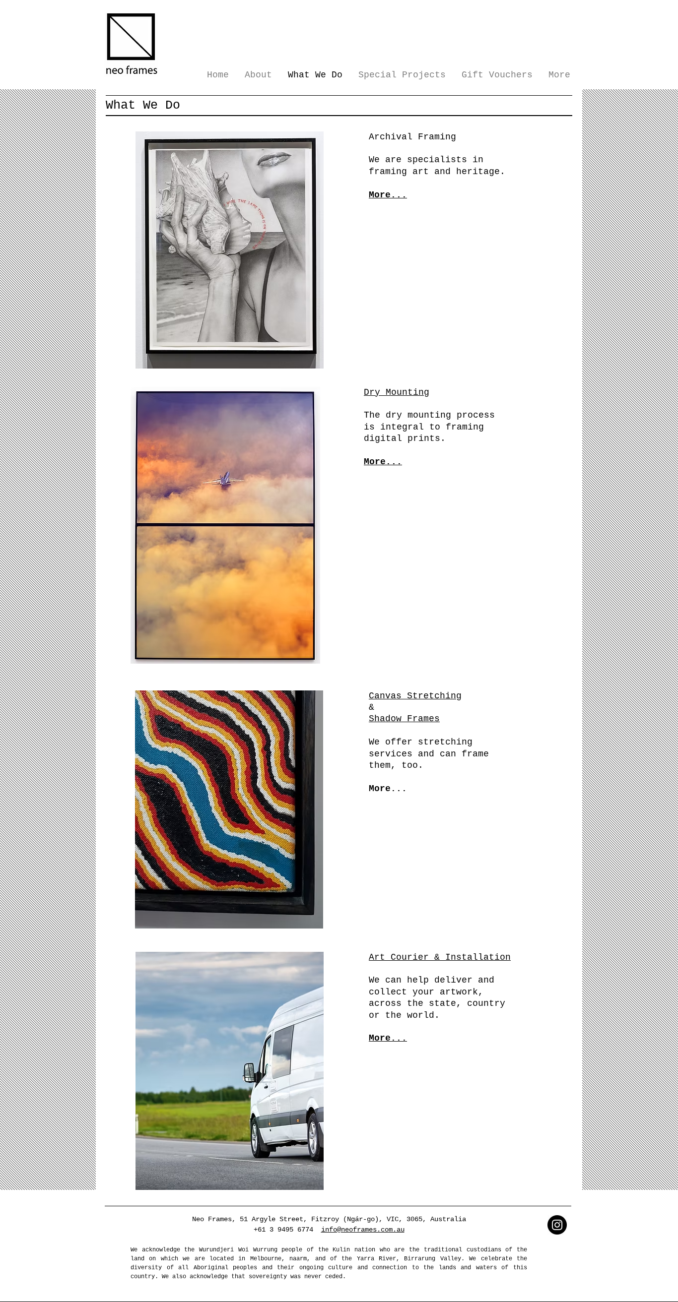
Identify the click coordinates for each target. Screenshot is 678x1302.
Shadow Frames (404, 719)
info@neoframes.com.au (363, 1230)
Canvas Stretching (415, 696)
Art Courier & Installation (440, 957)
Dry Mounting (396, 392)
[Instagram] (557, 1225)
